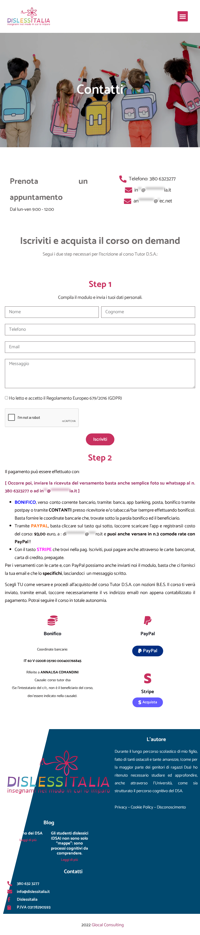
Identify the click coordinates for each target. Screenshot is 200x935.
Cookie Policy (142, 807)
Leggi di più (28, 840)
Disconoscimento (171, 807)
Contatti (100, 90)
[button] (183, 16)
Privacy (121, 807)
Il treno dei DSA (28, 833)
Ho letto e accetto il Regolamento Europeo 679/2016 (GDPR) (65, 398)
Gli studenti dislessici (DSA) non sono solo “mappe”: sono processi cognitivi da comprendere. (69, 843)
